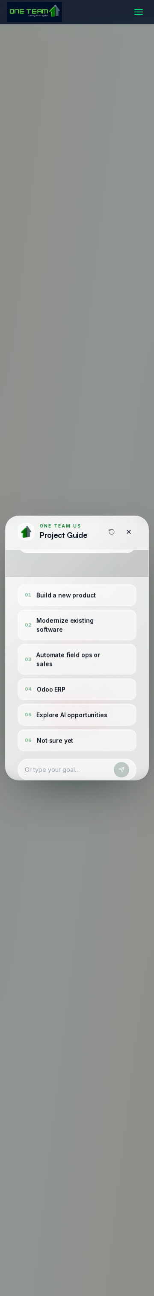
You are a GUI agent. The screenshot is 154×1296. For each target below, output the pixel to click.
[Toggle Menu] (138, 12)
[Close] (128, 532)
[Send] (121, 769)
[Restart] (111, 532)
